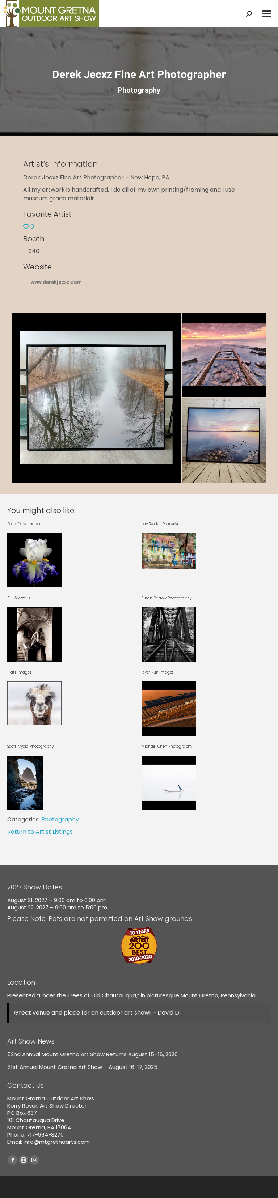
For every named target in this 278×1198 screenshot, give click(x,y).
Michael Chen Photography (167, 746)
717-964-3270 (45, 1134)
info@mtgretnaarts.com (57, 1142)
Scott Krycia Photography (30, 746)
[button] (96, 398)
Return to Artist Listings (40, 832)
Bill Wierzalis (18, 598)
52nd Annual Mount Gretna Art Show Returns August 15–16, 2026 (92, 1054)
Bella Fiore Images (24, 524)
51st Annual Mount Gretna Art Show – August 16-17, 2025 (82, 1067)
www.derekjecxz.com (56, 282)
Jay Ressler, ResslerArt (161, 524)
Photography (60, 819)
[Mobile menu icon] (266, 13)
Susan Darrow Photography (166, 598)
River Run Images (157, 672)
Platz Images (19, 672)
